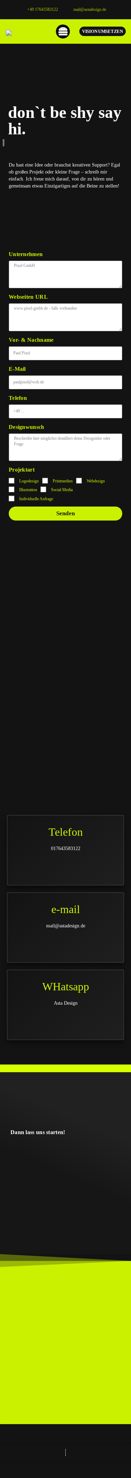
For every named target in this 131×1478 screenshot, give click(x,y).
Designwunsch (26, 427)
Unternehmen (26, 254)
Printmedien (63, 481)
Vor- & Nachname (31, 340)
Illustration (28, 489)
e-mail (65, 909)
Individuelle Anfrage (36, 498)
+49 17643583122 (42, 9)
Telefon (18, 398)
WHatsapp (65, 986)
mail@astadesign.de (89, 9)
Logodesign (29, 481)
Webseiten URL (28, 297)
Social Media (62, 489)
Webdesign (96, 481)
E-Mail (17, 369)
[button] (63, 31)
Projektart (22, 470)
